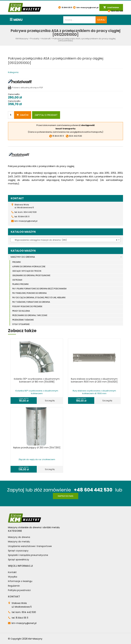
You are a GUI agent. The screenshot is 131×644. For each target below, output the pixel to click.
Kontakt (12, 572)
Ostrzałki (17, 279)
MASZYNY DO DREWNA (23, 256)
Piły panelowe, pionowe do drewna (29, 293)
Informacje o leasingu (20, 581)
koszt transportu (65, 128)
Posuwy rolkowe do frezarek (27, 306)
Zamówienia (113, 7)
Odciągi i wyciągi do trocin (26, 271)
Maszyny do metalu (19, 541)
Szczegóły (50, 400)
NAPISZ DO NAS (65, 496)
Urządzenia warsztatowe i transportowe (30, 546)
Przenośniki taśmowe (23, 319)
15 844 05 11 (66, 7)
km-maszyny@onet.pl (87, 7)
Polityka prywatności (19, 590)
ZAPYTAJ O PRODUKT (46, 115)
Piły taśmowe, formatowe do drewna (31, 302)
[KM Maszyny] (24, 7)
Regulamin (14, 585)
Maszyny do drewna (19, 537)
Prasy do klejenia (21, 311)
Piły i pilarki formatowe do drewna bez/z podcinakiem (39, 288)
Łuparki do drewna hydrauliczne (28, 266)
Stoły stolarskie (21, 324)
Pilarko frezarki (20, 284)
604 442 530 (117, 11)
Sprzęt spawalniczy (18, 559)
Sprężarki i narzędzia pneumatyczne (28, 555)
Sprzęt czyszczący (18, 550)
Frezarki (16, 262)
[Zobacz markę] (20, 81)
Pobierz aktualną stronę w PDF (27, 87)
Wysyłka (12, 576)
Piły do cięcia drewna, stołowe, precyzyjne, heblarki (39, 297)
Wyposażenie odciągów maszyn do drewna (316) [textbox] (64, 239)
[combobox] (65, 240)
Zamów (24, 115)
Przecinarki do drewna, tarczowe (29, 315)
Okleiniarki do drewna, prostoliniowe (31, 275)
